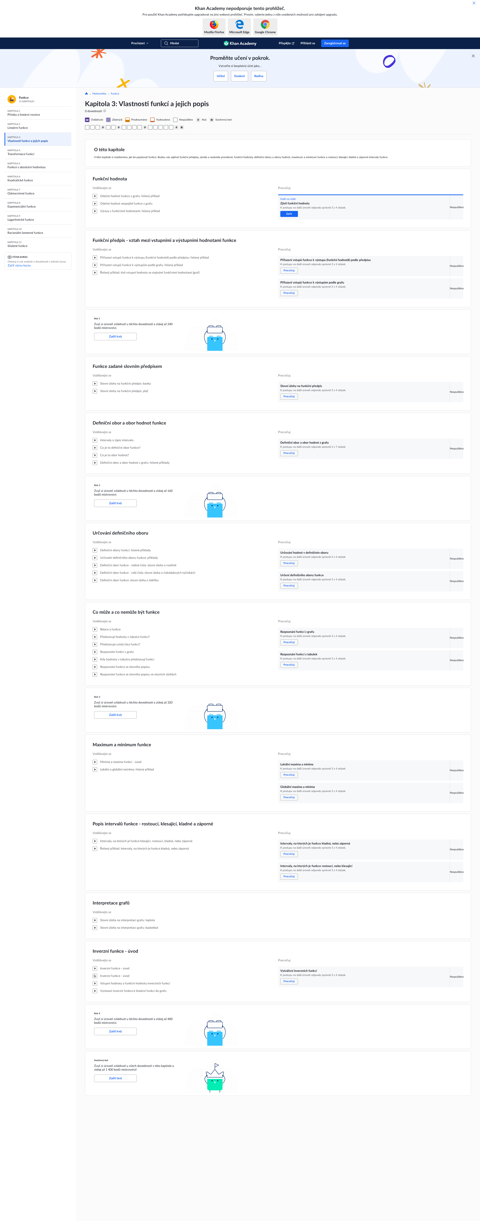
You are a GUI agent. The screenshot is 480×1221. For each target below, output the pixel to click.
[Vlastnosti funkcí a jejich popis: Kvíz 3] (145, 127)
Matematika (99, 93)
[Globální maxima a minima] (155, 127)
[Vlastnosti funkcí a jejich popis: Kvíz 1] (103, 127)
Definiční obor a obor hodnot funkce (129, 423)
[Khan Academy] (240, 43)
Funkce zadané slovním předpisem (127, 366)
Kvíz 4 (97, 1013)
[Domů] (86, 94)
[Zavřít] (474, 3)
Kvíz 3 (97, 697)
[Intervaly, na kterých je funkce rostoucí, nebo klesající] (166, 127)
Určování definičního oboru (120, 533)
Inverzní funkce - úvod (115, 951)
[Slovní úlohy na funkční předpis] (108, 127)
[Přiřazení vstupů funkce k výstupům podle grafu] (97, 127)
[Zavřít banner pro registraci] (473, 56)
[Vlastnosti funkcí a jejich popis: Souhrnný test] (181, 127)
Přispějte (285, 43)
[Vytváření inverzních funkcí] (171, 127)
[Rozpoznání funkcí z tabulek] (139, 127)
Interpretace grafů (111, 903)
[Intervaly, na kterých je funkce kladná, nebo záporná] (160, 127)
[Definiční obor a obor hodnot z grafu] (113, 127)
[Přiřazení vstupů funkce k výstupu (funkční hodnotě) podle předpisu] (92, 127)
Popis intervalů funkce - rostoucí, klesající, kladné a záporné (153, 824)
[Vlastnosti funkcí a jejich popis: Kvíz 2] (118, 127)
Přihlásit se (308, 43)
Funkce (115, 93)
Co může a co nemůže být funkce (126, 612)
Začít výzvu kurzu (19, 265)
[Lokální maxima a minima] (150, 127)
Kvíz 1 (97, 318)
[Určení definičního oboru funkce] (129, 127)
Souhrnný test (101, 1060)
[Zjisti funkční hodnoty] (87, 127)
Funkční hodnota (110, 179)
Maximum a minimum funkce (122, 745)
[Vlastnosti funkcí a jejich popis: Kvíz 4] (176, 127)
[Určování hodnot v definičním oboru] (124, 127)
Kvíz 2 (97, 485)
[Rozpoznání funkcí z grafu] (134, 127)
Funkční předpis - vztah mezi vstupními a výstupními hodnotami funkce (164, 240)
